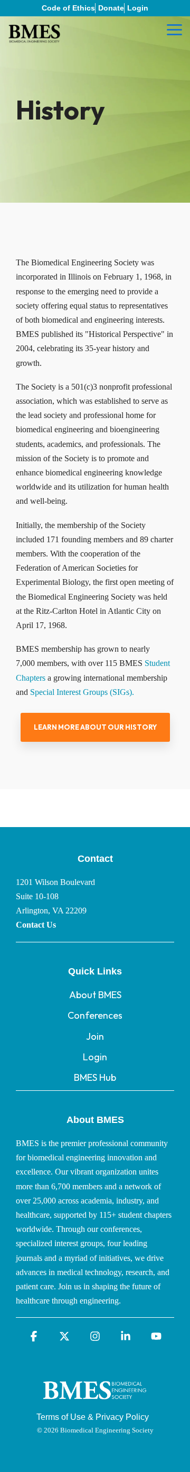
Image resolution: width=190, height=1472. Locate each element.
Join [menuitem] (95, 1036)
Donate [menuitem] (111, 8)
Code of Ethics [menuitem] (68, 8)
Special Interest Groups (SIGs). (83, 692)
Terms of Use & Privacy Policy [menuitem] (92, 1417)
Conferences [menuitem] (95, 1015)
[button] (174, 29)
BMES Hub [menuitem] (95, 1077)
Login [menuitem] (137, 8)
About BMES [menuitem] (95, 995)
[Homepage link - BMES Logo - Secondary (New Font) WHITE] (95, 1401)
